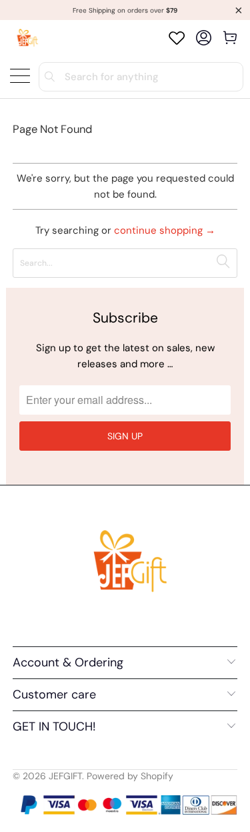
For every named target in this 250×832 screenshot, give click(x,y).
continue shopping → (164, 230)
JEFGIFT (65, 776)
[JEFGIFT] (26, 37)
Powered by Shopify (130, 776)
